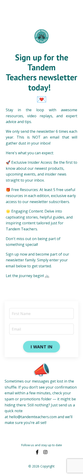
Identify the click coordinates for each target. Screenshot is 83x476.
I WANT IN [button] (41, 346)
